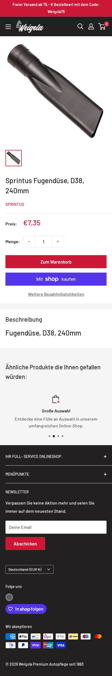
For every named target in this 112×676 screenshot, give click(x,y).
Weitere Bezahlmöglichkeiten (56, 294)
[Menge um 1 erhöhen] (58, 241)
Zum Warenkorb (56, 261)
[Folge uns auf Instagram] (9, 597)
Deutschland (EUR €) (24, 569)
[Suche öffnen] (80, 26)
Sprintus (14, 204)
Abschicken (25, 543)
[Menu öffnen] (8, 27)
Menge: (12, 241)
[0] (102, 26)
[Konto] (91, 26)
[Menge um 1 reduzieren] (29, 241)
